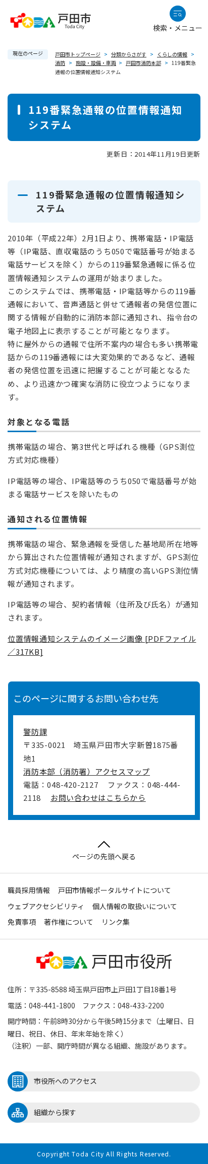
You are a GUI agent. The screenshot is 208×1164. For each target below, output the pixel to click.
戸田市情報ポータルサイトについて (114, 890)
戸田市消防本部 (143, 62)
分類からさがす (128, 54)
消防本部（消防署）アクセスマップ (86, 771)
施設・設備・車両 (96, 62)
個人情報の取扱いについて (134, 906)
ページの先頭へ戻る (104, 856)
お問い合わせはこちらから (98, 797)
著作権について (68, 922)
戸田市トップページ (77, 54)
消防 (60, 62)
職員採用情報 (29, 890)
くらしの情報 (172, 54)
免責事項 (22, 922)
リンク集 (115, 922)
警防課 (35, 731)
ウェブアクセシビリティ (46, 906)
